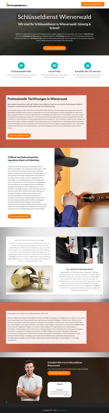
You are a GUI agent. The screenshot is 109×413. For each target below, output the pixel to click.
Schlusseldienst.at (62, 410)
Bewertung (66, 395)
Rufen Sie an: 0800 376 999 (93, 4)
